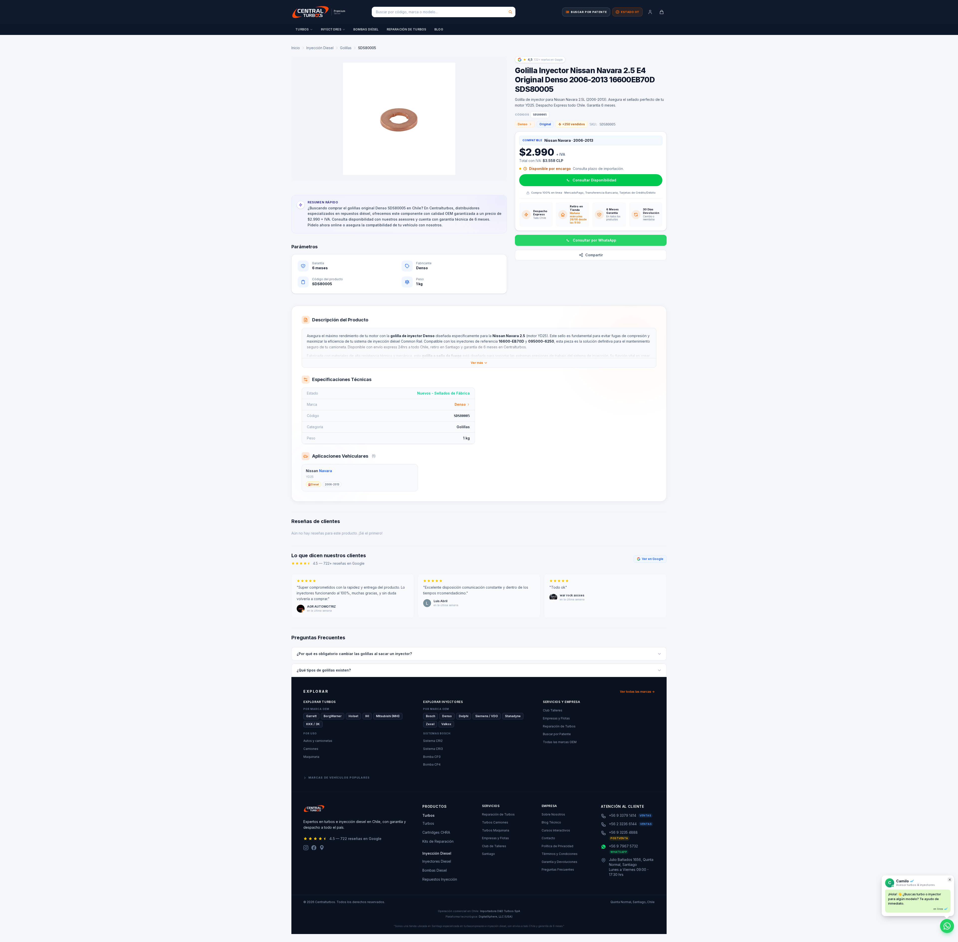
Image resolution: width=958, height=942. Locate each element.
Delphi (463, 716)
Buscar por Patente (557, 734)
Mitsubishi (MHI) (388, 716)
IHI (367, 716)
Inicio (295, 48)
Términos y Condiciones (560, 854)
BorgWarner (333, 716)
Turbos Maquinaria (495, 830)
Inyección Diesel (320, 48)
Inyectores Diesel (436, 861)
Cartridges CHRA (436, 832)
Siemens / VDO (486, 716)
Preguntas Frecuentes (558, 869)
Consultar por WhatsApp (594, 240)
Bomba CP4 (432, 764)
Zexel (430, 724)
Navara (325, 471)
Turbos (302, 29)
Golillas (346, 48)
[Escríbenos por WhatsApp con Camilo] (947, 926)
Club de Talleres (494, 846)
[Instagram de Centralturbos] (305, 847)
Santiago (488, 854)
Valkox (446, 724)
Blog (438, 29)
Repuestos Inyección (439, 879)
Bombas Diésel (366, 29)
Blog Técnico (551, 822)
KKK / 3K (313, 724)
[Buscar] (510, 12)
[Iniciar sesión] (650, 11)
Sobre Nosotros (553, 814)
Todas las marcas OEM (560, 742)
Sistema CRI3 (433, 749)
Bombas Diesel (434, 870)
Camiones (310, 749)
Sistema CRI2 (433, 741)
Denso (522, 124)
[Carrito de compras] (662, 12)
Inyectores (331, 29)
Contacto (548, 838)
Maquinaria (311, 757)
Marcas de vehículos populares (339, 777)
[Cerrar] (950, 879)
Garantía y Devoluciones (559, 862)
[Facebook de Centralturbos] (313, 847)
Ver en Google (652, 559)
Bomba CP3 (432, 757)
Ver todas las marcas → (637, 691)
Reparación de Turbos (406, 29)
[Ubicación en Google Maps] (321, 847)
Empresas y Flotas (556, 718)
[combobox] (443, 12)
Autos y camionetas (317, 741)
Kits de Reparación (438, 841)
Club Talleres (552, 710)
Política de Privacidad (557, 846)
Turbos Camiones (495, 822)
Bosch (430, 716)
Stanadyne (513, 716)
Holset (353, 716)
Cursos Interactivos (556, 830)
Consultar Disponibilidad (594, 180)
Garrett (311, 716)
